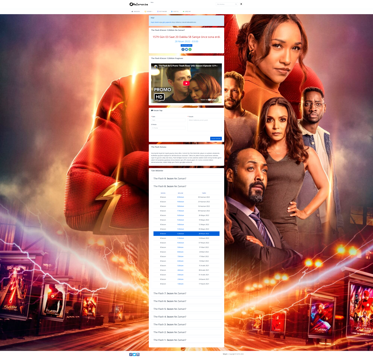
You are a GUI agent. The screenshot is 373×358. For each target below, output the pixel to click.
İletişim (225, 354)
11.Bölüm (180, 238)
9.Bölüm (180, 247)
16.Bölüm (180, 215)
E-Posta (153, 124)
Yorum (190, 116)
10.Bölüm (180, 243)
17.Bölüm (180, 211)
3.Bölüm (180, 275)
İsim (153, 116)
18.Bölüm (180, 206)
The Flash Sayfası (186, 45)
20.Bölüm (180, 197)
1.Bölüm (180, 284)
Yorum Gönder (216, 138)
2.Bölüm (180, 279)
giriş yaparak (167, 22)
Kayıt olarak (155, 22)
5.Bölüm (180, 265)
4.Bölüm (180, 270)
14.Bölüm (180, 224)
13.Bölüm (180, 229)
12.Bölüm (180, 234)
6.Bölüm (180, 261)
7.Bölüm (180, 256)
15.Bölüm (180, 220)
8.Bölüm (180, 252)
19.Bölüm (180, 202)
